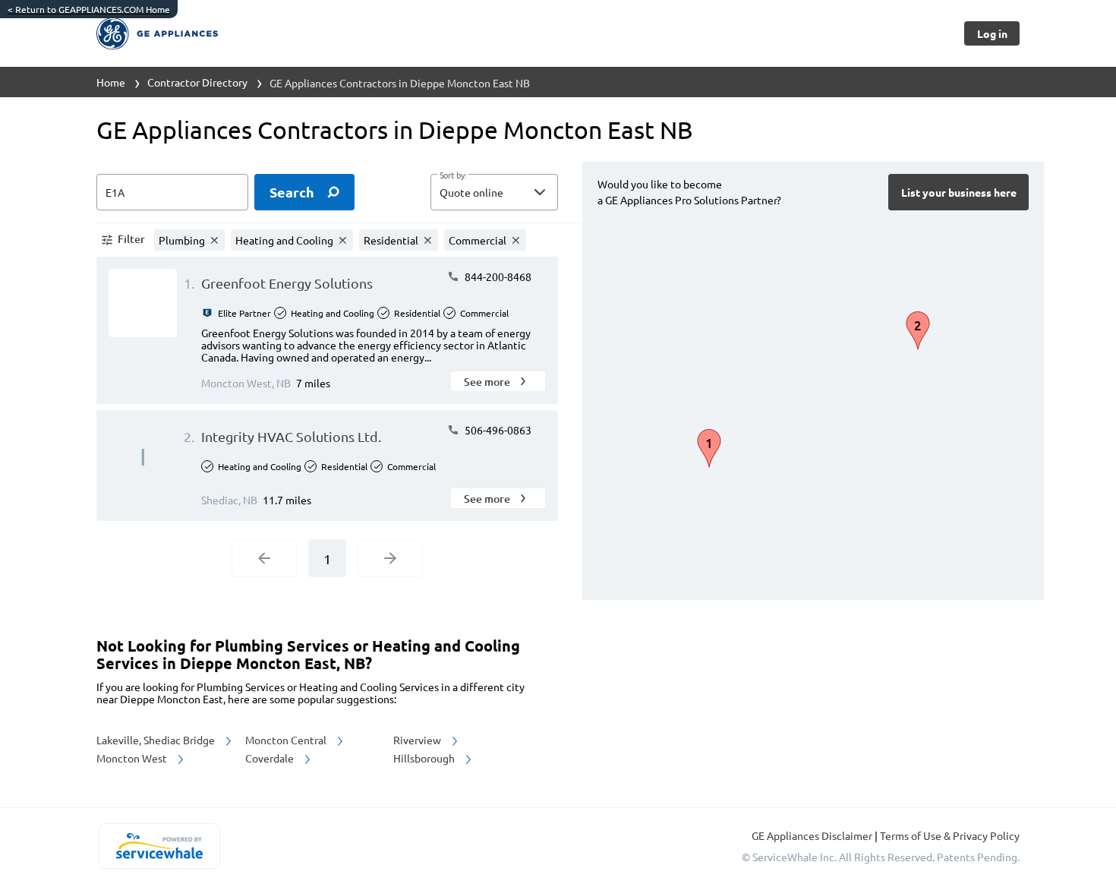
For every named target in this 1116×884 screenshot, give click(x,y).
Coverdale (270, 758)
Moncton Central (287, 740)
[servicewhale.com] (159, 846)
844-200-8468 (496, 276)
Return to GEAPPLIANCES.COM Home (89, 9)
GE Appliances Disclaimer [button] (813, 835)
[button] (494, 192)
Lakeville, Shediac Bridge (156, 740)
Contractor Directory (197, 82)
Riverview (418, 740)
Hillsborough (425, 758)
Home (110, 82)
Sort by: (453, 175)
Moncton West (132, 758)
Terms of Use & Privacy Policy (950, 835)
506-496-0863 (496, 430)
